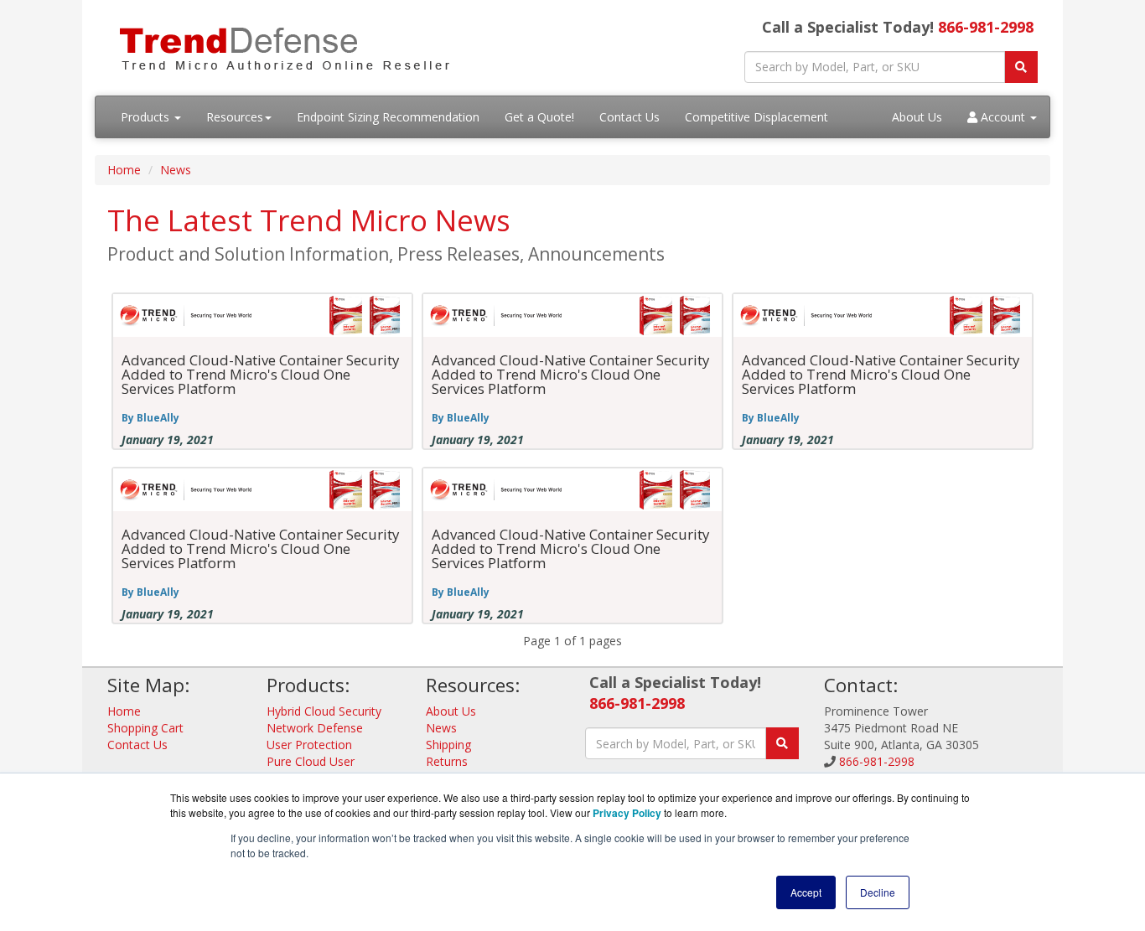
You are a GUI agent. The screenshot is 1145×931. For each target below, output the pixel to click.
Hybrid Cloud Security (324, 711)
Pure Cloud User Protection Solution (319, 769)
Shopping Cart (145, 728)
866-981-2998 (986, 27)
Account (1002, 117)
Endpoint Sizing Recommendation (388, 117)
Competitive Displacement (756, 117)
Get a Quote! (539, 117)
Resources (234, 117)
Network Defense (315, 728)
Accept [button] (805, 892)
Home (124, 170)
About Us (917, 117)
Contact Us (629, 117)
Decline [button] (877, 892)
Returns (447, 761)
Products (147, 117)
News (175, 170)
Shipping (448, 745)
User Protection (309, 745)
